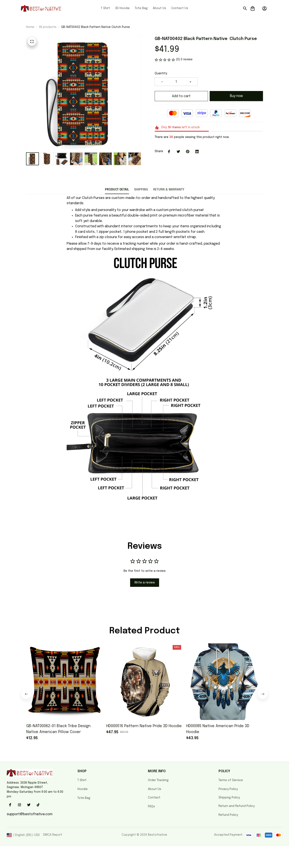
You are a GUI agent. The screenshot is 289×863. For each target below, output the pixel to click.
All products (47, 27)
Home (30, 27)
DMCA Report (52, 834)
